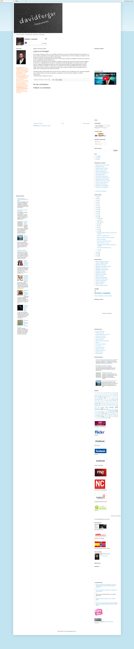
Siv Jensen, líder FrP (100, 347)
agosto (98, 223)
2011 (97, 216)
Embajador (114, 400)
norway (111, 407)
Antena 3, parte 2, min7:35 (101, 169)
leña (101, 405)
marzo (98, 231)
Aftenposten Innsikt (100, 166)
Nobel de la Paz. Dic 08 (101, 336)
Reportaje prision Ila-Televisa (102, 168)
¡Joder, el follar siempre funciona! (104, 247)
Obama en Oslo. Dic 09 (100, 350)
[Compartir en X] (58, 80)
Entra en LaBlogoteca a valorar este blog (103, 295)
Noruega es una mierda (25, 222)
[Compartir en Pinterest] (61, 80)
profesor (111, 412)
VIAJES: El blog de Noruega (102, 285)
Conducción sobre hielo (111, 397)
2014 (97, 211)
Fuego (115, 401)
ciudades (101, 397)
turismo (100, 416)
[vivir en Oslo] (99, 615)
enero (98, 249)
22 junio (111, 392)
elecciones (108, 400)
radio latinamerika (98, 413)
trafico (96, 416)
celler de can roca (110, 396)
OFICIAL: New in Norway (101, 264)
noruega (102, 407)
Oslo (105, 409)
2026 (97, 196)
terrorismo (105, 415)
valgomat (111, 416)
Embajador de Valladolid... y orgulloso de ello (26, 293)
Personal (111, 411)
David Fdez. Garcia (106, 553)
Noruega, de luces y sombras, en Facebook (22, 251)
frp (112, 401)
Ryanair (111, 413)
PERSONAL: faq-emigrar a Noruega (103, 266)
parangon (110, 409)
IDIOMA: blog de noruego (101, 274)
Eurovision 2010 (99, 353)
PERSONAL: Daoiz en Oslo (101, 268)
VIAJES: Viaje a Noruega (101, 280)
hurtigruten (115, 403)
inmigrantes (97, 404)
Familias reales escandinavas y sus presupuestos (26, 263)
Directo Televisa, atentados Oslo (102, 177)
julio (98, 225)
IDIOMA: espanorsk (100, 275)
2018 (97, 204)
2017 (97, 206)
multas (104, 405)
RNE (103, 413)
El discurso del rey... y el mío (103, 243)
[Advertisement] (46, 139)
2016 (97, 207)
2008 (97, 255)
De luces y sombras (102, 293)
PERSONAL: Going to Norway (102, 269)
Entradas (98, 141)
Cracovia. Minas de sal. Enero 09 (103, 334)
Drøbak (97, 342)
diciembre (99, 218)
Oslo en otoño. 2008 (100, 331)
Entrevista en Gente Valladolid (102, 185)
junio (98, 227)
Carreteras (103, 396)
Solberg (116, 413)
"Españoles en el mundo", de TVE (103, 180)
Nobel (96, 407)
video (115, 416)
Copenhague (97, 399)
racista (115, 412)
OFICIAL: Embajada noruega (102, 263)
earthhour (96, 400)
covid (109, 399)
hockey (110, 403)
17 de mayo (104, 392)
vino (95, 417)
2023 (97, 198)
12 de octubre (97, 392)
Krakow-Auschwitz (99, 339)
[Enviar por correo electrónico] (55, 80)
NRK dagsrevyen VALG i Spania (102, 165)
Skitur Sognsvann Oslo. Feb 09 (102, 340)
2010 (97, 252)
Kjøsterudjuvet (112, 404)
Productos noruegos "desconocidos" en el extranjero (26, 278)
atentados (114, 393)
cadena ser (97, 396)
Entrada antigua (86, 123)
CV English (98, 157)
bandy (100, 395)
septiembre (99, 222)
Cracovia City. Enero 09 (101, 337)
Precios (100, 412)
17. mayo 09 (98, 345)
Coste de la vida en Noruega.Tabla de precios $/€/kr (22, 199)
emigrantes (96, 401)
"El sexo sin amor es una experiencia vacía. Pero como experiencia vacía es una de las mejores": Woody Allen (106, 585)
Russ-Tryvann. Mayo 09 (101, 344)
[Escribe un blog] (57, 80)
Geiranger (97, 403)
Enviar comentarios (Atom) (44, 125)
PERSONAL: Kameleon (101, 272)
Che (116, 396)
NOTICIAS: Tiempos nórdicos (102, 279)
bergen (104, 395)
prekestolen (106, 412)
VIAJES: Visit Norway (100, 282)
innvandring (103, 404)
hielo (106, 403)
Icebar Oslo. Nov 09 (100, 348)
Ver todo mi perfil (103, 555)
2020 (97, 202)
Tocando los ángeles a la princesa (104, 241)
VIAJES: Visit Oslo (99, 283)
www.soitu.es (105, 417)
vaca (107, 416)
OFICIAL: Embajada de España (102, 261)
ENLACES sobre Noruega (101, 277)
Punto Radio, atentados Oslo (102, 176)
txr (104, 416)
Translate (105, 127)
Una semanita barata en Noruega (26, 237)
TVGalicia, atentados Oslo (101, 171)
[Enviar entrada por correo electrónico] (53, 79)
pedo (105, 411)
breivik (115, 395)
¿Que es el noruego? (101, 239)
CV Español (98, 156)
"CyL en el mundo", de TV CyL (102, 182)
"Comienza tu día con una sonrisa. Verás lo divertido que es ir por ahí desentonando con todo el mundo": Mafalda (107, 604)
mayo (98, 229)
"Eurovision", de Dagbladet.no (102, 187)
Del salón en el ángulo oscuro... (103, 235)
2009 (97, 254)
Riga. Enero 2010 (99, 352)
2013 (97, 213)
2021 (97, 200)
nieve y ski (114, 405)
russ (108, 413)
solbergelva (98, 415)
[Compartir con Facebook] (60, 80)
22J (115, 392)
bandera (96, 395)
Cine (95, 397)
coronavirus (104, 399)
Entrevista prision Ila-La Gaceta (102, 179)
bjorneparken (109, 395)
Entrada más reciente (38, 123)
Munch (109, 405)
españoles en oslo (103, 401)
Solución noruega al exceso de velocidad (105, 237)
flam (109, 401)
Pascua (101, 411)
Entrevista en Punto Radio (101, 184)
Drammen (114, 399)
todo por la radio (112, 415)
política (96, 412)
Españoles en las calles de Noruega (22, 210)
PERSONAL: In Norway (101, 271)
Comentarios (99, 144)
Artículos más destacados (101, 191)
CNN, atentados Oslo (100, 174)
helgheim (102, 403)
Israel (107, 404)
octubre (98, 220)
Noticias (97, 409)
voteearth (99, 417)
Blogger (74, 631)
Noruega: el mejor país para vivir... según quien (26, 308)
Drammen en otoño (100, 332)
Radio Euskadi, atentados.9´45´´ (102, 172)
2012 (97, 215)
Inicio (63, 123)
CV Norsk (98, 159)
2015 (97, 209)
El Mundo (102, 400)
